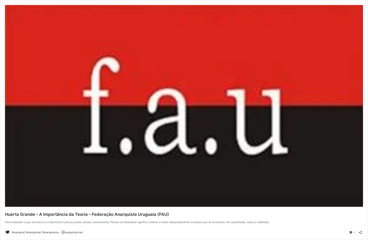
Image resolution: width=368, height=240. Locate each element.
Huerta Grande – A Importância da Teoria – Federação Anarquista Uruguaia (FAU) (87, 214)
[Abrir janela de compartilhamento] (360, 231)
